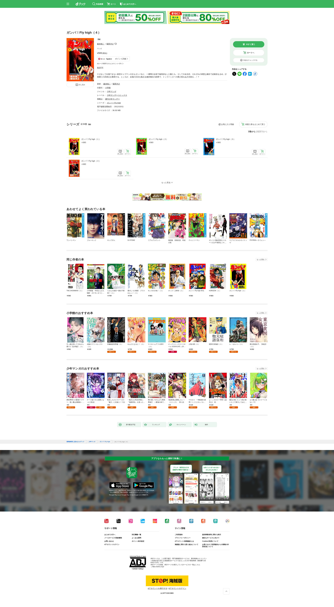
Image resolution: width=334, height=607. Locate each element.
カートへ (250, 53)
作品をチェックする (250, 60)
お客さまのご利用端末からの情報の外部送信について (215, 545)
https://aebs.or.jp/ (158, 567)
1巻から (251, 132)
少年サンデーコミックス (117, 95)
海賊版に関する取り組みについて (186, 544)
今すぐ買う (250, 44)
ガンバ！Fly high (114, 103)
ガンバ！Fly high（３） (225, 139)
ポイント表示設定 (138, 541)
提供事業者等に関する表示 (211, 534)
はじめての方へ (109, 534)
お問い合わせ (109, 541)
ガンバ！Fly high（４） (91, 161)
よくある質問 (136, 538)
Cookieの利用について (210, 541)
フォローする (115, 44)
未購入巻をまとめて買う (255, 124)
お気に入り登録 (227, 124)
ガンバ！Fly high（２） (158, 139)
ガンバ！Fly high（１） (91, 139)
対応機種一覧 (136, 534)
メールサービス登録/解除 (113, 538)
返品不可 (100, 68)
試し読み (82, 85)
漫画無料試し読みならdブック (75, 441)
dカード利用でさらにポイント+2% (109, 63)
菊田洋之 (110, 44)
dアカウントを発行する (157, 588)
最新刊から (262, 132)
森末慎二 (100, 44)
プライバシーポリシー (182, 538)
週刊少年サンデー (112, 99)
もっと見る (260, 259)
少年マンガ (111, 91)
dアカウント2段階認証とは (184, 541)
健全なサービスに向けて (210, 538)
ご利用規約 (179, 534)
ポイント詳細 (120, 59)
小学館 (108, 88)
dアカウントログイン (111, 544)
